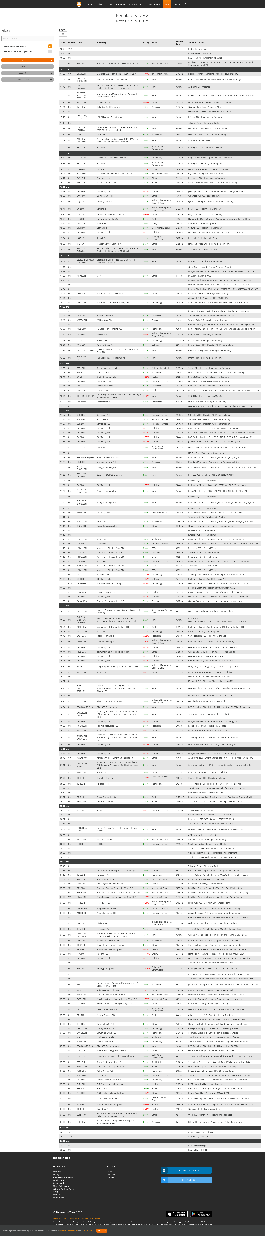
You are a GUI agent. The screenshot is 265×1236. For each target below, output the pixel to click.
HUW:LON (82, 1009)
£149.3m (180, 990)
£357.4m (180, 945)
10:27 (63, 681)
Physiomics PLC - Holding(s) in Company (207, 178)
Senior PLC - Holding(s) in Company (204, 208)
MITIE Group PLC (105, 102)
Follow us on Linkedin (189, 1170)
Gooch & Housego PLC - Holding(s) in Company (210, 350)
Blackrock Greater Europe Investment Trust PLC (119, 892)
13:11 (63, 350)
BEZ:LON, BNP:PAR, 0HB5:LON (85, 261)
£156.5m (180, 1009)
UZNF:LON (82, 1114)
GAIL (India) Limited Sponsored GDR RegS (116, 870)
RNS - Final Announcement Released (205, 57)
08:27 (63, 814)
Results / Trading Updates (18, 51)
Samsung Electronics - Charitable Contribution (210, 714)
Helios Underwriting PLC (108, 1009)
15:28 (63, 227)
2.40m (179, 320)
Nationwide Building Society (110, 219)
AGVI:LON (81, 999)
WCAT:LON (82, 320)
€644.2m (180, 701)
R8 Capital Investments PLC (109, 329)
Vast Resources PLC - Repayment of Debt (207, 635)
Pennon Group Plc (105, 345)
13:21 (63, 345)
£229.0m (180, 368)
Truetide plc (102, 1075)
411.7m (179, 276)
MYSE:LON (82, 666)
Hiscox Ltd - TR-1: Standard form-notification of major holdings (217, 447)
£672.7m (180, 888)
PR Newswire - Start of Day (200, 1132)
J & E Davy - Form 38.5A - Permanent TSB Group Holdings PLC (216, 627)
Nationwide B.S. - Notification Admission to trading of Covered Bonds (220, 219)
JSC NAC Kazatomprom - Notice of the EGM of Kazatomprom (216, 1122)
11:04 (63, 579)
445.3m (179, 462)
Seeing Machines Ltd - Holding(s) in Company (209, 368)
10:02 (63, 721)
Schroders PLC (104, 415)
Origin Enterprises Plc (107, 526)
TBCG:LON (82, 801)
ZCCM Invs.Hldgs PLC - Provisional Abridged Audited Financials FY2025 (221, 1056)
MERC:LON (82, 1066)
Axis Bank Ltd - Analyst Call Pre (202, 249)
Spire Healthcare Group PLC (110, 949)
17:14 (63, 128)
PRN (70, 53)
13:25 (63, 340)
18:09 (63, 63)
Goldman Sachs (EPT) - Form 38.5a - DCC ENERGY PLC (213, 656)
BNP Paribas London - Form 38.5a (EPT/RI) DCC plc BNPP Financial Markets (222, 432)
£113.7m (180, 1066)
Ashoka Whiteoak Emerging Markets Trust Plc (118, 758)
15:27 (63, 232)
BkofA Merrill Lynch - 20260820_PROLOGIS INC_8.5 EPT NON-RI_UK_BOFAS (222, 467)
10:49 (63, 631)
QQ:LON (81, 201)
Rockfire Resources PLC (108, 725)
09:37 (63, 765)
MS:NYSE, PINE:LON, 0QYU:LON (82, 95)
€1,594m (180, 627)
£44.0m (179, 778)
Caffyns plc (102, 227)
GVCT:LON (82, 195)
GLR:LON (81, 385)
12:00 (63, 401)
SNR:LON (81, 208)
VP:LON (80, 810)
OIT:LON (81, 214)
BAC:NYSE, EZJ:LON (86, 457)
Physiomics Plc (104, 178)
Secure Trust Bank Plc (107, 182)
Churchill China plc (106, 778)
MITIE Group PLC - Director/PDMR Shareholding (210, 102)
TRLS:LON (81, 1041)
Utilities (155, 191)
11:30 (63, 453)
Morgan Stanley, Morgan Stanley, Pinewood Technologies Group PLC (117, 95)
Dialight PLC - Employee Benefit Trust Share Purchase (213, 923)
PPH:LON (81, 1098)
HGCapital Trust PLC (106, 381)
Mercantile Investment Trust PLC (112, 994)
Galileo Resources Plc (107, 385)
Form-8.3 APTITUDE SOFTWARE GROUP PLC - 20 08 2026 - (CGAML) (218, 583)
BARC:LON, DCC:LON (82, 475)
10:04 (63, 707)
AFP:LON (81, 315)
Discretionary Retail (161, 227)
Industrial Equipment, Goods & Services (162, 201)
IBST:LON (81, 238)
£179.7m (180, 107)
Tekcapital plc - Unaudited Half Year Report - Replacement (215, 783)
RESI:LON (81, 293)
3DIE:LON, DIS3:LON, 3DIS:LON (81, 688)
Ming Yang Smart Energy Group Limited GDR (117, 666)
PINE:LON (81, 157)
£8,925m (180, 377)
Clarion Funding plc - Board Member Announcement (212, 852)
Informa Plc (102, 340)
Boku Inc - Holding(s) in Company (203, 631)
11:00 (63, 583)
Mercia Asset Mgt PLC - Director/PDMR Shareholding (212, 1066)
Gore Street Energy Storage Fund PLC (114, 1050)
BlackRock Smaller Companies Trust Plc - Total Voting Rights (216, 888)
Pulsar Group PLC (105, 1071)
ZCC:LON (81, 1056)
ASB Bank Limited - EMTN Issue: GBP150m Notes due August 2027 (219, 974)
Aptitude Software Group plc (110, 583)
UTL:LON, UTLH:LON (82, 128)
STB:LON (81, 182)
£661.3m (180, 1098)
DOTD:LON (82, 1028)
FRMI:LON (82, 134)
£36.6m (179, 908)
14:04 (63, 293)
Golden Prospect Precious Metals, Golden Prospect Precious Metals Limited (116, 934)
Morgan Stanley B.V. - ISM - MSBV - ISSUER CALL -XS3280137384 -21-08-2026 (223, 289)
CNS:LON (81, 1079)
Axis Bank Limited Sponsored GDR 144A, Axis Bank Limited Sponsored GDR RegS (117, 86)
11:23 (63, 457)
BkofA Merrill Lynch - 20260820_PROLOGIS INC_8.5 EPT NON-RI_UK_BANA (222, 502)
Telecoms (156, 552)
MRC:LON (81, 994)
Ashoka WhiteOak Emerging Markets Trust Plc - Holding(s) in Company (221, 758)
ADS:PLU (81, 1015)
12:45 (63, 372)
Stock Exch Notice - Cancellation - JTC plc (207, 844)
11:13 (63, 543)
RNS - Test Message (197, 1145)
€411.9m (180, 526)
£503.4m (180, 302)
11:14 (63, 539)
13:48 (63, 315)
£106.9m (180, 883)
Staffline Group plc (106, 641)
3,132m (179, 548)
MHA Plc (101, 276)
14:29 (63, 271)
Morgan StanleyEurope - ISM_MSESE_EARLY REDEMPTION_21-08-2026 (220, 284)
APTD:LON (82, 583)
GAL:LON (81, 107)
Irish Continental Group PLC (110, 701)
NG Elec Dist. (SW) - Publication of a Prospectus (210, 453)
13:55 (63, 311)
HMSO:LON (82, 401)
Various (155, 79)
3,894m (179, 134)
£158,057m (181, 797)
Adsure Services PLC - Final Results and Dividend (211, 1015)
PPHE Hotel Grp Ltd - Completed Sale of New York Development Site (219, 1098)
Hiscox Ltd (102, 447)
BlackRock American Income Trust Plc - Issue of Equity (213, 73)
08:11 (63, 823)
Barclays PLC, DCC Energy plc (110, 475)
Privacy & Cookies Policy (68, 1231)
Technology (157, 157)
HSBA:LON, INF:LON (82, 117)
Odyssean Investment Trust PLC (112, 214)
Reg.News (120, 4)
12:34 (63, 385)
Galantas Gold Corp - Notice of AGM (205, 107)
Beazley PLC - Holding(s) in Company (205, 163)
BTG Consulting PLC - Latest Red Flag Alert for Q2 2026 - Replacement (220, 707)
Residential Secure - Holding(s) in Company (208, 293)
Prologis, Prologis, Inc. (107, 467)
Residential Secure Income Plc (111, 293)
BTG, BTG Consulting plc (108, 707)
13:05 (63, 358)
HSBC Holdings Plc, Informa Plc (111, 117)
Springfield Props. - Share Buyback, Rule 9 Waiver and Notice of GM (219, 1062)
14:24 (63, 289)
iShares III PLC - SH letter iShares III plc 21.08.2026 (211, 681)
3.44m (179, 1015)
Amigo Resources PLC (107, 908)
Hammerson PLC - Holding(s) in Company (207, 401)
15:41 (63, 208)
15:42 (63, 201)
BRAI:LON (81, 73)
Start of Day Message (198, 1136)
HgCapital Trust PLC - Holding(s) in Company (209, 381)
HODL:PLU (82, 1088)
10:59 (63, 611)
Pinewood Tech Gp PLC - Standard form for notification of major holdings (222, 95)
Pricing (99, 4)
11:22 (63, 462)
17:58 (63, 73)
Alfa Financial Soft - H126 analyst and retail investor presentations (219, 302)
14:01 (63, 298)
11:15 (63, 530)
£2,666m (180, 801)
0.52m (179, 1041)
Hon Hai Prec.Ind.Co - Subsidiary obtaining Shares (211, 611)
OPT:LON (81, 1024)
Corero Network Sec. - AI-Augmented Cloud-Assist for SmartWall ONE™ (221, 1079)
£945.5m (180, 949)
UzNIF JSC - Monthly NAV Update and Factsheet (210, 1114)
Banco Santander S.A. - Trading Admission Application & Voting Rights (221, 797)
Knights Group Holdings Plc (110, 990)
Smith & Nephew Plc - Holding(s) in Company (209, 377)
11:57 (63, 415)
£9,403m (180, 415)
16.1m (179, 195)
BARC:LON (82, 390)
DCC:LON (81, 191)
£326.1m (180, 631)
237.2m (179, 1093)
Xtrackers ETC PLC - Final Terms (203, 548)
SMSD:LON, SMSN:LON (82, 714)
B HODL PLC (102, 1088)
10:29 (63, 676)
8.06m (179, 1088)
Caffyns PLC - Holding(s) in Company (205, 227)
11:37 (63, 428)
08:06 (63, 829)
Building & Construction (158, 238)
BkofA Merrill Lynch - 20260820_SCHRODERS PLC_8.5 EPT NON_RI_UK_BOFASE (224, 543)
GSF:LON (81, 1050)
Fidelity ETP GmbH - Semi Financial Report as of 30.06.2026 (215, 829)
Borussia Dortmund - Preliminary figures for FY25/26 (212, 587)
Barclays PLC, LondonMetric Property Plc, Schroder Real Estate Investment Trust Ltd (116, 619)
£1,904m (180, 381)
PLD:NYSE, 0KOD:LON (82, 467)
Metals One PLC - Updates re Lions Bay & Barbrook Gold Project (217, 372)
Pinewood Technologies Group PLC (113, 157)
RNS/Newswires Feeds (63, 1177)
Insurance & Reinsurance (158, 147)
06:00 (63, 1132)
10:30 (63, 666)
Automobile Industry (161, 368)
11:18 (63, 512)
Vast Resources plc (106, 635)
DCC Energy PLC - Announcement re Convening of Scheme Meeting (219, 958)
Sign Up (177, 4)
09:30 (63, 778)
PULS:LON (82, 1071)
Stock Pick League (61, 1186)
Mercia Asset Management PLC (111, 1066)
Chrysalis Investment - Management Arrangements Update (215, 945)
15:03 (63, 249)
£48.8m (179, 641)
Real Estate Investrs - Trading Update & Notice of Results (214, 940)
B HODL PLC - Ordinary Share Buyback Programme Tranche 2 (216, 1088)
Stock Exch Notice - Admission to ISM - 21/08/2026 (211, 848)
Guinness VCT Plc (105, 195)
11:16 (63, 521)
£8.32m (179, 385)
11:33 (63, 447)
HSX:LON (81, 447)
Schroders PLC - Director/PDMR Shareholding (209, 415)
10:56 (63, 627)
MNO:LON (82, 462)
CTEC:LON (82, 592)
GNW (70, 49)
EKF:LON (81, 883)
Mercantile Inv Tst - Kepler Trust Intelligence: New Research (216, 994)
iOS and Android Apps (63, 1189)
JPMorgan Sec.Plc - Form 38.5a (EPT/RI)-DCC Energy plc (213, 428)
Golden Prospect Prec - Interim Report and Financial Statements (218, 934)
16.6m (179, 372)
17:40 (63, 95)
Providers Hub (59, 1180)
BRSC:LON (82, 888)
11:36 (63, 432)
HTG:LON (81, 169)
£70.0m (179, 635)
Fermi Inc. (101, 134)
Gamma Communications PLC (110, 552)
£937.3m (180, 552)
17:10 (63, 134)
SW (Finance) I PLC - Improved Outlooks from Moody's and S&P (217, 788)
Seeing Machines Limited (108, 368)
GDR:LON (81, 1109)
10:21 (63, 695)
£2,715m (180, 102)
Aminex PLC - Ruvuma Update (202, 223)
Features (88, 4)
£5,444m (180, 191)
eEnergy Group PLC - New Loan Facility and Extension (213, 968)
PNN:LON (81, 345)
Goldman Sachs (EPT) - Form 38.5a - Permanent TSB (212, 652)
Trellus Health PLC (105, 1041)
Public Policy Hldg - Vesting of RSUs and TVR (208, 1093)
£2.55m (179, 1075)
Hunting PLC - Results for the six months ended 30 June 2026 (216, 953)
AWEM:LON (82, 758)
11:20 (63, 491)
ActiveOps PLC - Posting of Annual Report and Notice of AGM (216, 574)
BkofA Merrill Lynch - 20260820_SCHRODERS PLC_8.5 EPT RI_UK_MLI (219, 561)
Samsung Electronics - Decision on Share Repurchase (213, 737)
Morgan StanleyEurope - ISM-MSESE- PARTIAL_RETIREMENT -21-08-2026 (221, 271)
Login (167, 4)
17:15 (63, 123)
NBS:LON (81, 219)
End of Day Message (197, 49)
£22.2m (179, 293)
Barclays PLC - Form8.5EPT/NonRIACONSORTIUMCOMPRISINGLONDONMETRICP (218, 619)
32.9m (179, 1003)
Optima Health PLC (106, 1024)
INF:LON (81, 340)
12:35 (63, 381)
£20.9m (179, 1109)
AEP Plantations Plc (106, 879)
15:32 (63, 219)
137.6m (179, 574)
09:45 (63, 758)
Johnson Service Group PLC (109, 244)
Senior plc (102, 208)
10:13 (63, 701)
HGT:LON (81, 381)
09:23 (63, 783)
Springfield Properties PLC (109, 1062)
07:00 (63, 888)
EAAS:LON (82, 968)
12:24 (63, 390)
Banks (155, 182)
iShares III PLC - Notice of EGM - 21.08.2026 (208, 298)
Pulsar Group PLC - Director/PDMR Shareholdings (211, 1071)
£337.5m (180, 238)
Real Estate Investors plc (108, 940)
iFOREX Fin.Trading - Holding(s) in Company (208, 1003)
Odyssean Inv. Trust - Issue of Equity (205, 214)
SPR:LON (81, 1062)
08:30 (63, 810)
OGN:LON (81, 526)
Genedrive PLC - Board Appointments (205, 1109)
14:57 (63, 261)
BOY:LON (81, 334)
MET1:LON (82, 372)
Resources (157, 107)
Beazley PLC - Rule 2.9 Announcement (206, 147)
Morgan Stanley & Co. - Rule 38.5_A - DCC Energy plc (212, 744)
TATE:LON (81, 512)
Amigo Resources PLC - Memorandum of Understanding (214, 908)
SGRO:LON (82, 521)
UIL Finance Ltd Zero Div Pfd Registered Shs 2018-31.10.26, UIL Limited (117, 128)
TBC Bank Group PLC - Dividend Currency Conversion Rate (215, 801)
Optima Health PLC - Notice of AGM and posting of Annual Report (218, 1024)
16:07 (63, 182)
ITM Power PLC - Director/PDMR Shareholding (209, 902)
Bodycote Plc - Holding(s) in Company (205, 334)
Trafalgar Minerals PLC (107, 1037)
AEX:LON (81, 223)
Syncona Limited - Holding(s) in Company (207, 839)
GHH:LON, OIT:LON (86, 350)
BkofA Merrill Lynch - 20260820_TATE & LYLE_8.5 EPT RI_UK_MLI (217, 512)
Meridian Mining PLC (107, 462)
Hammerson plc (104, 401)
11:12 (63, 557)
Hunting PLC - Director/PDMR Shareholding (208, 169)
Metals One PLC (104, 372)
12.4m (179, 315)
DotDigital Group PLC (107, 1028)
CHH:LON (81, 778)
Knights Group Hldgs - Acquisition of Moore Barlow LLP (213, 990)
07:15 (63, 875)
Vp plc (100, 810)
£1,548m (180, 334)
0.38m (179, 329)
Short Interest (135, 4)
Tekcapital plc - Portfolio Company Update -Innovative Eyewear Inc (219, 875)
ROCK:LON (82, 725)
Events (109, 4)
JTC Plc (100, 844)
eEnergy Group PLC (106, 968)
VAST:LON (82, 635)
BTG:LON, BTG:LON (86, 707)
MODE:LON (82, 329)
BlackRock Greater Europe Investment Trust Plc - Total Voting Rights (219, 892)
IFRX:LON (81, 1003)
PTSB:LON (82, 627)
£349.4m (180, 173)
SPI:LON (81, 949)
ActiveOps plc (103, 574)
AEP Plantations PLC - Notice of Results (206, 879)
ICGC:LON (81, 701)
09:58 (63, 753)
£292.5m (180, 182)
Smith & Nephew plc (106, 377)
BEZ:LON (81, 147)
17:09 (63, 140)
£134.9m (180, 1062)
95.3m (179, 999)
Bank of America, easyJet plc (110, 457)
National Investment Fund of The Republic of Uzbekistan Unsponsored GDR (117, 1114)
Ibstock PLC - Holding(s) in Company (205, 238)
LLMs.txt (57, 1194)
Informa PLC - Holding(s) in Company (205, 117)
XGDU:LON (82, 548)
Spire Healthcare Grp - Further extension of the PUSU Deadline (217, 949)
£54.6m (179, 940)
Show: (62, 29)
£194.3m (180, 810)
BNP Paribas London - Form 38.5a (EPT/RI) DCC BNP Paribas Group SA (220, 437)
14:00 (63, 302)
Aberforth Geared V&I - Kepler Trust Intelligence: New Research (218, 999)
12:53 (63, 368)
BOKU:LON (82, 631)
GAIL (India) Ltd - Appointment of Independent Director (214, 870)
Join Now (111, 1174)
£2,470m (180, 512)
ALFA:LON (81, 302)
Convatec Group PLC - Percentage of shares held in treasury (216, 592)
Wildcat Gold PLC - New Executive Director (208, 320)
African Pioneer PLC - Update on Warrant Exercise (211, 315)
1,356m (179, 219)
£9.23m (179, 1037)
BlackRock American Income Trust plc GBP (116, 73)
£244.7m (180, 1050)
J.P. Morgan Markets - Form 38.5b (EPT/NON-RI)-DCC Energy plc (217, 485)
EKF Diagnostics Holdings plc (110, 883)
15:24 (63, 238)
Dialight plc (102, 923)
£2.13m (179, 178)
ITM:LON (81, 902)
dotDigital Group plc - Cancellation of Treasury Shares (213, 1028)
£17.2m (179, 772)
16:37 (63, 157)
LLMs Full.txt (59, 1197)
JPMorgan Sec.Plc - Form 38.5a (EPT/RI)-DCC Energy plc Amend (217, 191)
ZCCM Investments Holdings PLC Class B (115, 1056)
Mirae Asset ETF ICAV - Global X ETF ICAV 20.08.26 (211, 819)
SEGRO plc (102, 521)
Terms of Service (87, 1231)
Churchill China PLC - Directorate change (207, 778)
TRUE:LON (82, 1075)
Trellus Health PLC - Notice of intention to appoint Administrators (218, 1041)
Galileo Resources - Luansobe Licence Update (209, 385)
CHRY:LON (82, 945)
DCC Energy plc (104, 191)
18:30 (63, 53)
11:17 (63, 517)
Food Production (159, 512)
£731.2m (180, 879)
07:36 (63, 870)
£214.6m (180, 923)
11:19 (63, 508)
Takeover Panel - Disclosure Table (203, 123)
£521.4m (180, 244)
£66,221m (180, 390)
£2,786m (180, 201)
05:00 (63, 1145)
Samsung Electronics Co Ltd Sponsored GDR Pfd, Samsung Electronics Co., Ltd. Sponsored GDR (117, 714)
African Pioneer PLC (106, 315)
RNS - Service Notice (198, 1149)
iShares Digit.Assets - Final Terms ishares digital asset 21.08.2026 (218, 311)
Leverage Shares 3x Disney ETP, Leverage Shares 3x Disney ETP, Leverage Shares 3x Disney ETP (116, 688)
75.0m (179, 758)
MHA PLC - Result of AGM (200, 276)
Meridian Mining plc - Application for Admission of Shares (215, 462)
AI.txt (55, 1191)
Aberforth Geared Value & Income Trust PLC (117, 999)
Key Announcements (15, 46)
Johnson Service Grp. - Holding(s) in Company (209, 244)
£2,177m (180, 345)
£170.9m (180, 73)
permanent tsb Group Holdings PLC (113, 627)
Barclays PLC (103, 390)
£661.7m (180, 839)
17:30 (63, 102)
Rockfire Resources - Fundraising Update (207, 725)
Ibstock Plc (102, 238)
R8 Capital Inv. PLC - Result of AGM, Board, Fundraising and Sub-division (221, 329)
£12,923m (180, 521)
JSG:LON (81, 244)
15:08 (63, 244)
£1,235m (180, 208)
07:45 (63, 866)
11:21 (63, 480)
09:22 (63, 788)
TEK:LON (81, 783)
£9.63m (179, 725)
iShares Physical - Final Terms (202, 480)
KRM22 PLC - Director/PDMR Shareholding (208, 772)
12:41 (63, 377)
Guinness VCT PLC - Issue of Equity (204, 195)
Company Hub (59, 1183)
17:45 (63, 86)
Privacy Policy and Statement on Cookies (84, 1219)
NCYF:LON (82, 173)
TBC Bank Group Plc (106, 801)
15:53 (63, 195)
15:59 (63, 191)
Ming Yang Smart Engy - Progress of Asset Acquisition (213, 666)
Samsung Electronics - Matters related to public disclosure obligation (220, 765)
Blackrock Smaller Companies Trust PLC (115, 888)
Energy (155, 169)
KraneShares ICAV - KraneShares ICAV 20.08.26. (210, 814)
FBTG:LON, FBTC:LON (82, 829)
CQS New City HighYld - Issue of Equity (206, 173)
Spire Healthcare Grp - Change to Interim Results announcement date (220, 1104)
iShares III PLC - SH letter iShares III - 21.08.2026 (210, 695)
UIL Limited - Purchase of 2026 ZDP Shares (208, 128)
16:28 (63, 173)
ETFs (154, 548)
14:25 (63, 280)
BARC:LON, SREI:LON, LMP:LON (82, 620)
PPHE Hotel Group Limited (109, 1098)
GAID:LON (82, 870)
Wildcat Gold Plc (104, 320)
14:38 (63, 267)
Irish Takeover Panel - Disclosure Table (206, 792)
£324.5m (180, 214)
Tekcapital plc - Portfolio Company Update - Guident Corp (215, 929)
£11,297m (180, 340)
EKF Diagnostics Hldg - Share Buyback (206, 883)
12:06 (63, 396)
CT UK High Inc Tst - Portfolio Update (205, 396)
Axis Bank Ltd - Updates (199, 86)
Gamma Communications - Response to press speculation (215, 601)
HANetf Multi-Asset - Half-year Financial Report (210, 111)
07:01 (63, 879)
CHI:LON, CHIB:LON (86, 396)
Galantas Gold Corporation (109, 107)
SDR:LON (81, 415)
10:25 (63, 688)
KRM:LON (81, 772)
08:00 (63, 835)
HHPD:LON (82, 611)
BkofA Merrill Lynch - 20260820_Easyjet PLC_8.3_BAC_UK (214, 457)
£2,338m (180, 844)
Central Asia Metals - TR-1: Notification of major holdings (214, 79)
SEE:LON (81, 368)
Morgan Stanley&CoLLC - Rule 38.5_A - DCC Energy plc (213, 753)
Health (155, 377)
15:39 (63, 214)
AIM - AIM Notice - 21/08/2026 (202, 835)
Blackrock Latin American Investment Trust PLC (119, 63)
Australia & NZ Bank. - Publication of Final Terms (211, 823)
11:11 (63, 561)
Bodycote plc (103, 334)
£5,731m (180, 447)
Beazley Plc (102, 147)
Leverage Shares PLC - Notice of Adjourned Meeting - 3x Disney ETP (219, 688)
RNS (70, 57)
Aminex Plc (102, 223)
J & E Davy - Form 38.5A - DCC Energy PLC (207, 579)
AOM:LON (82, 574)
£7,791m (180, 147)
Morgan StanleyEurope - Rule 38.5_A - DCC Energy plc (213, 721)
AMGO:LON (82, 908)
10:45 (63, 635)
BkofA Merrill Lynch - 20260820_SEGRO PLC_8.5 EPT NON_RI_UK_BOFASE (221, 521)
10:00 (63, 725)
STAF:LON (81, 641)
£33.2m (179, 1071)
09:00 (63, 801)
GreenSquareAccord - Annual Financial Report (209, 267)
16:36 (63, 163)
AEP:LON (81, 879)
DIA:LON (81, 923)
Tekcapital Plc (103, 783)
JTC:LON (81, 844)
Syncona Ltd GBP (105, 839)
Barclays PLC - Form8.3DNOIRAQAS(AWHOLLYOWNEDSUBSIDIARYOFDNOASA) (224, 390)
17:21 (63, 107)
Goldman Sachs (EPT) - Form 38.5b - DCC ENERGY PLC (213, 660)
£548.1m (180, 892)
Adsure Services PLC (106, 1015)
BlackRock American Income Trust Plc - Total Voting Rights (215, 897)
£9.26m (179, 783)
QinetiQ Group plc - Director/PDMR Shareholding (211, 201)
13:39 (63, 329)
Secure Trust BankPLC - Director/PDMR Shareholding (212, 182)
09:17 (63, 792)
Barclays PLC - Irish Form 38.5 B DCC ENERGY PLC (211, 475)
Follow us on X (188, 1179)
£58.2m (179, 223)
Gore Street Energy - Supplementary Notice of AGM (212, 1050)
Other (155, 102)
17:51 (63, 79)
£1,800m (180, 994)
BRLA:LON (82, 63)
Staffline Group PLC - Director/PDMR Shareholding (211, 641)
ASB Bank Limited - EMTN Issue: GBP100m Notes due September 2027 (220, 978)
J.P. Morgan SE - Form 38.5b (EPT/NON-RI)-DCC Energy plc (214, 441)
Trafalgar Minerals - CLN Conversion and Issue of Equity (214, 1037)
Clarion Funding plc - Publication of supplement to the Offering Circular (221, 324)
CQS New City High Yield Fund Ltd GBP (115, 173)
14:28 (63, 276)
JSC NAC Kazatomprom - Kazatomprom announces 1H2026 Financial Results (223, 984)
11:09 (63, 570)
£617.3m (180, 169)
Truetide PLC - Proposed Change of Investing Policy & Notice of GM (219, 1075)
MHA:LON (81, 276)
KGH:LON (81, 990)
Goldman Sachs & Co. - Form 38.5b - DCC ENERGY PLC (213, 647)
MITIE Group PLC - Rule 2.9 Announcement (208, 730)
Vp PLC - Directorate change (201, 810)
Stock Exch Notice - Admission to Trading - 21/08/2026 (213, 857)
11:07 (63, 574)
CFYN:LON (82, 227)
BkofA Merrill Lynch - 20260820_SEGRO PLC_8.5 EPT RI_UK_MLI (217, 539)
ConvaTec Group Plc (106, 592)
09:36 (63, 772)
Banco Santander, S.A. (107, 797)
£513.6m (180, 157)
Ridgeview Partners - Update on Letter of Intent (210, 157)
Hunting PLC (103, 169)
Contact (110, 1177)
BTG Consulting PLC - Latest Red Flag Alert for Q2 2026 (213, 1046)
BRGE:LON (82, 892)
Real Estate (157, 134)
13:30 (63, 334)
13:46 (63, 320)
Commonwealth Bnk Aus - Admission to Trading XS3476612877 (217, 1019)
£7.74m (179, 968)
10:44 (63, 652)
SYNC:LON (82, 839)
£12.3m (179, 227)
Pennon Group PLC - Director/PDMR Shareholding (211, 345)
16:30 (63, 169)
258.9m (179, 1024)
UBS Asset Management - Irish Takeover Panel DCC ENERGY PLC (217, 232)
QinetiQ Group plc (105, 201)
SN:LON (81, 377)
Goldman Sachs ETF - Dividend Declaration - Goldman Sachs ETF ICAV (220, 406)
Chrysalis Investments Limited (111, 945)
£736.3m (180, 902)
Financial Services (160, 381)
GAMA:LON (82, 552)
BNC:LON (81, 797)
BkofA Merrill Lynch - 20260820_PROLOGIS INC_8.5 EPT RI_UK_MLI (218, 491)
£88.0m (179, 63)
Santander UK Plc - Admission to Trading (207, 517)
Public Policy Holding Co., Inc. (110, 1093)
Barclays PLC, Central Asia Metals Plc (114, 79)
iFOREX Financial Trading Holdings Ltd (114, 1003)
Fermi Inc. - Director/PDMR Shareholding (207, 134)
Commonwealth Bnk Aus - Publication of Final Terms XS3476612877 (219, 917)
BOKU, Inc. (102, 631)
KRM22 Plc (102, 772)
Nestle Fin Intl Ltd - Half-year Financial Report (209, 676)
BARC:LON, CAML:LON (82, 79)
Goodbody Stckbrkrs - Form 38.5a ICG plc (207, 701)
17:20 (63, 111)
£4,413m (180, 592)
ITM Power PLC (104, 902)
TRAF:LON (82, 1037)
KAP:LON (81, 984)
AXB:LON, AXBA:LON (82, 86)
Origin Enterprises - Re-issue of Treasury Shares (210, 526)
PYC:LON (81, 178)
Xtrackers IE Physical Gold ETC (111, 548)
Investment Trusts (160, 63)
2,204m (179, 401)
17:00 (63, 147)
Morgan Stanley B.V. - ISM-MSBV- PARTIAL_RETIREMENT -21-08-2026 (219, 280)
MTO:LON (81, 102)
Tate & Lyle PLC (104, 512)
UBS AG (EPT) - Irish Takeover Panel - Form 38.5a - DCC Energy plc (218, 596)
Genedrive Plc (103, 1109)
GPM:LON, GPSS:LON (82, 934)
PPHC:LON (82, 1093)
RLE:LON (81, 940)
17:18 (63, 117)
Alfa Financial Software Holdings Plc (113, 302)
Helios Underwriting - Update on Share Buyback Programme (216, 1009)
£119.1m (180, 583)
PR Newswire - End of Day (200, 53)
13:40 (63, 324)
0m (177, 611)
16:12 (63, 178)
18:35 (63, 49)
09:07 (63, 797)
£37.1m (179, 1079)
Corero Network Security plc (110, 1079)
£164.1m (180, 1028)
